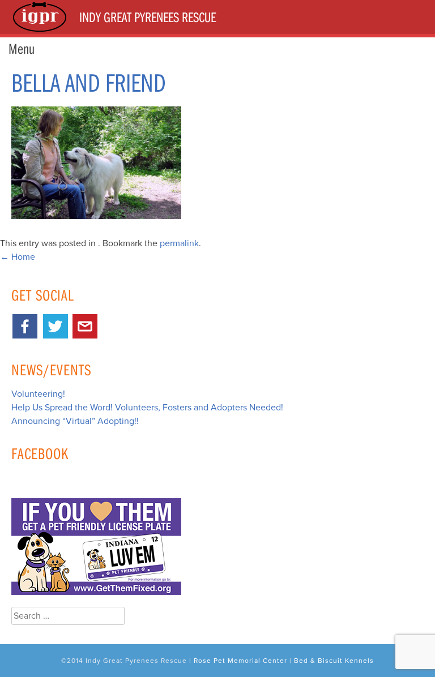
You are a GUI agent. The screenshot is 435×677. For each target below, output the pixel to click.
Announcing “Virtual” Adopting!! (75, 421)
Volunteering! (38, 394)
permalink (179, 243)
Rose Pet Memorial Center (240, 661)
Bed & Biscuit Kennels (334, 661)
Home (17, 257)
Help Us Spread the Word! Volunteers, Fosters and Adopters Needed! (147, 407)
